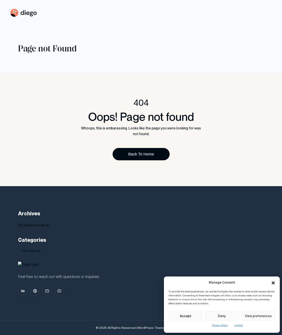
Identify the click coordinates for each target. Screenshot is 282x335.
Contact (261, 11)
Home (146, 11)
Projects (184, 11)
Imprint (238, 325)
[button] (273, 282)
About (164, 11)
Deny (222, 316)
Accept (185, 316)
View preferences (258, 316)
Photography (209, 11)
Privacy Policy (220, 325)
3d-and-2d (238, 11)
